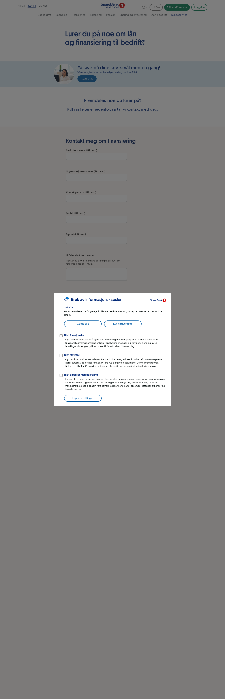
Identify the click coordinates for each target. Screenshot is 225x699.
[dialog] (112, 349)
